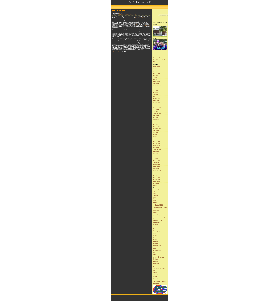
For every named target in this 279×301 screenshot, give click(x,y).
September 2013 (157, 149)
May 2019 (155, 92)
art (154, 191)
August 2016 (156, 115)
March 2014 (155, 140)
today (155, 276)
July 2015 (155, 121)
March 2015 (155, 124)
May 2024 (155, 68)
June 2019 (155, 90)
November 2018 (156, 104)
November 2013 (156, 145)
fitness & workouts (157, 215)
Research (155, 266)
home (155, 228)
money (154, 248)
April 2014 (155, 138)
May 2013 (155, 157)
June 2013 (155, 155)
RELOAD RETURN (118, 10)
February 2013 (156, 160)
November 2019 (156, 81)
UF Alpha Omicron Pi (140, 2)
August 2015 (156, 119)
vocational (156, 283)
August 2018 (156, 109)
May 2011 (155, 185)
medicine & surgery (157, 245)
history (154, 226)
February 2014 (156, 141)
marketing (155, 243)
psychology (156, 263)
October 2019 (156, 83)
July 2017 (155, 111)
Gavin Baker (147, 25)
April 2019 (155, 94)
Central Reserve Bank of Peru (160, 59)
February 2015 (156, 126)
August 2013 (156, 151)
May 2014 (155, 136)
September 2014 (157, 128)
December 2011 (156, 179)
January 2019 (156, 100)
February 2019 (156, 98)
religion (154, 265)
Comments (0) (116, 51)
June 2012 (155, 172)
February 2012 (156, 177)
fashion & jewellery (157, 214)
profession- (155, 261)
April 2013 (155, 158)
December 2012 (156, 164)
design (154, 200)
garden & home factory (160, 218)
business (155, 198)
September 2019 (157, 85)
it (153, 237)
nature (154, 252)
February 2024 (156, 73)
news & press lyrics (134, 14)
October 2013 (156, 147)
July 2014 (155, 132)
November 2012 (156, 166)
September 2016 (157, 113)
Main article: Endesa (158, 57)
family (155, 212)
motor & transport (157, 250)
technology (155, 274)
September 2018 (157, 107)
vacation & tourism (160, 281)
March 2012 (155, 175)
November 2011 (156, 181)
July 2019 (155, 88)
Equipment (156, 210)
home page (156, 231)
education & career (160, 208)
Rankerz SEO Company (143, 297)
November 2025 (156, 66)
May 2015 (155, 122)
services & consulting (159, 268)
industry (155, 235)
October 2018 (156, 105)
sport (154, 270)
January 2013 (156, 162)
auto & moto (155, 195)
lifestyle (155, 239)
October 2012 (156, 168)
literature (155, 241)
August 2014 (156, 130)
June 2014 (155, 134)
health (155, 225)
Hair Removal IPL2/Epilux (159, 56)
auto (154, 193)
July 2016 (155, 117)
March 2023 (155, 75)
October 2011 (156, 183)
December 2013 (156, 143)
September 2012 (157, 170)
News (120, 13)
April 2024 (155, 70)
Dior (136, 24)
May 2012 (155, 174)
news (155, 254)
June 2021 (155, 77)
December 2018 (156, 102)
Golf (154, 61)
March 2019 (155, 96)
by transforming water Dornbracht (122, 14)
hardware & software (157, 221)
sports (155, 272)
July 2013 (155, 153)
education (158, 205)
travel (155, 279)
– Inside (155, 54)
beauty (154, 197)
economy (155, 202)
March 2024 (155, 71)
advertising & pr (156, 189)
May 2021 (155, 79)
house (155, 233)
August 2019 (156, 87)
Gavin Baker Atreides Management (142, 17)
